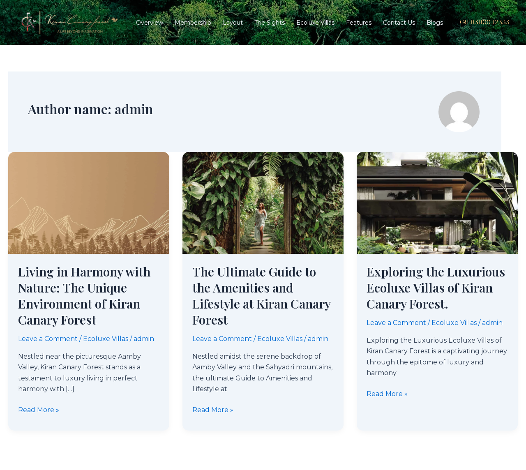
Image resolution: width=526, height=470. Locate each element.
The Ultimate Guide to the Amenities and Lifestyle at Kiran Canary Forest (261, 295)
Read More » (38, 409)
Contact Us (399, 22)
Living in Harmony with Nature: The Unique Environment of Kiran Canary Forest (84, 295)
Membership (193, 22)
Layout (233, 22)
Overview (149, 22)
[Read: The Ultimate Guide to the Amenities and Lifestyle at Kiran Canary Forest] (263, 202)
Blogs (435, 22)
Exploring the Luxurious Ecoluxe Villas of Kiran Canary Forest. (436, 287)
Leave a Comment (48, 339)
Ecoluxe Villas (315, 22)
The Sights (269, 22)
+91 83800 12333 (483, 22)
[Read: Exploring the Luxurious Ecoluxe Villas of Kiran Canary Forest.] (437, 202)
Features (358, 22)
